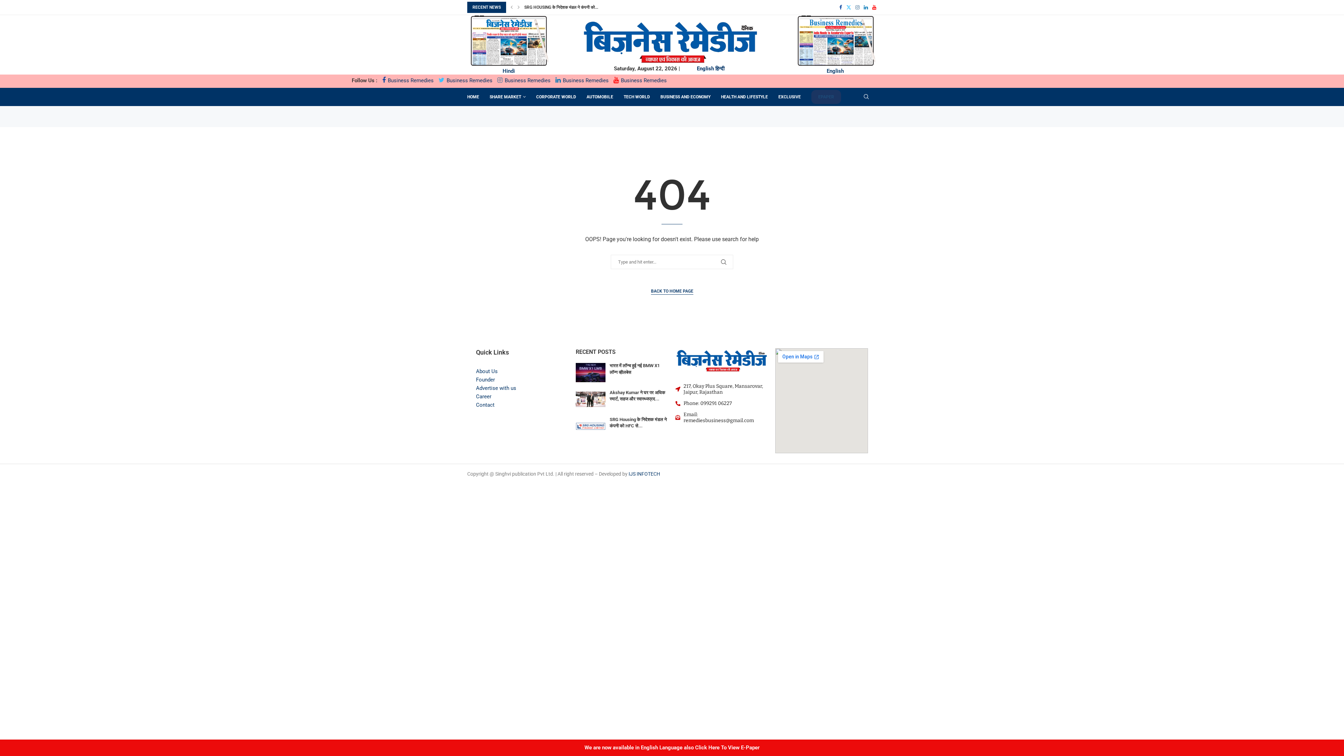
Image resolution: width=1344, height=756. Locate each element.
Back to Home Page (672, 291)
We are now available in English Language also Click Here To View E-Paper (672, 747)
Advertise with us (496, 388)
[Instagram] (857, 7)
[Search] (866, 97)
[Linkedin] (865, 7)
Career (483, 396)
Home (473, 96)
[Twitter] (849, 7)
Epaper (826, 96)
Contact (485, 405)
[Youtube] (874, 7)
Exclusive (789, 96)
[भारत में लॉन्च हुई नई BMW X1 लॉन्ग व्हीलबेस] (591, 373)
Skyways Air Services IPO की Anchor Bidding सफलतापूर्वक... (583, 7)
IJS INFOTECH (644, 474)
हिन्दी (719, 68)
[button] (511, 7)
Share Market (505, 96)
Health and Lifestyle (744, 96)
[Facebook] (840, 7)
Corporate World (556, 96)
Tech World (637, 96)
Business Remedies (410, 80)
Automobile (600, 96)
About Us (487, 371)
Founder (485, 380)
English (705, 68)
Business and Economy (685, 96)
